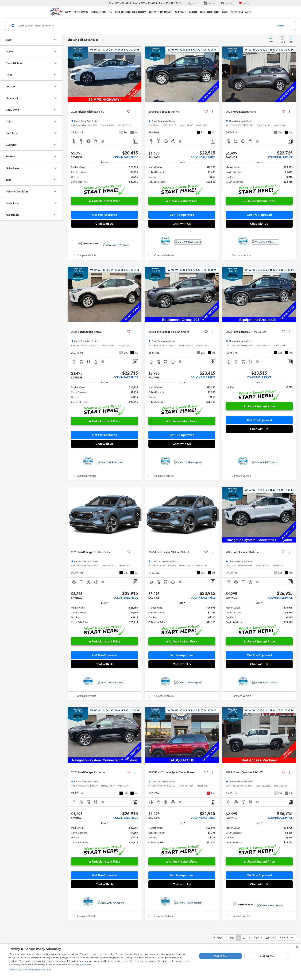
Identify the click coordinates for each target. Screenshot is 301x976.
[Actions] (135, 112)
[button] (137, 74)
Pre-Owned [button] (81, 12)
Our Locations (209, 12)
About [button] (193, 12)
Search (280, 25)
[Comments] (135, 141)
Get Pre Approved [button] (160, 12)
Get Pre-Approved (104, 214)
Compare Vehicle (86, 255)
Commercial (99, 12)
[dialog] (150, 960)
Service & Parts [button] (241, 12)
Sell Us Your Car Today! (130, 12)
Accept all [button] (220, 955)
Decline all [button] (267, 955)
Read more (85, 964)
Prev (230, 937)
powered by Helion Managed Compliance (30, 969)
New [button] (68, 12)
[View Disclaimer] (103, 141)
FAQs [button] (225, 12)
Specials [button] (180, 12)
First (218, 937)
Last (268, 937)
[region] (104, 174)
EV (110, 12)
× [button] (297, 947)
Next (257, 937)
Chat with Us (104, 223)
